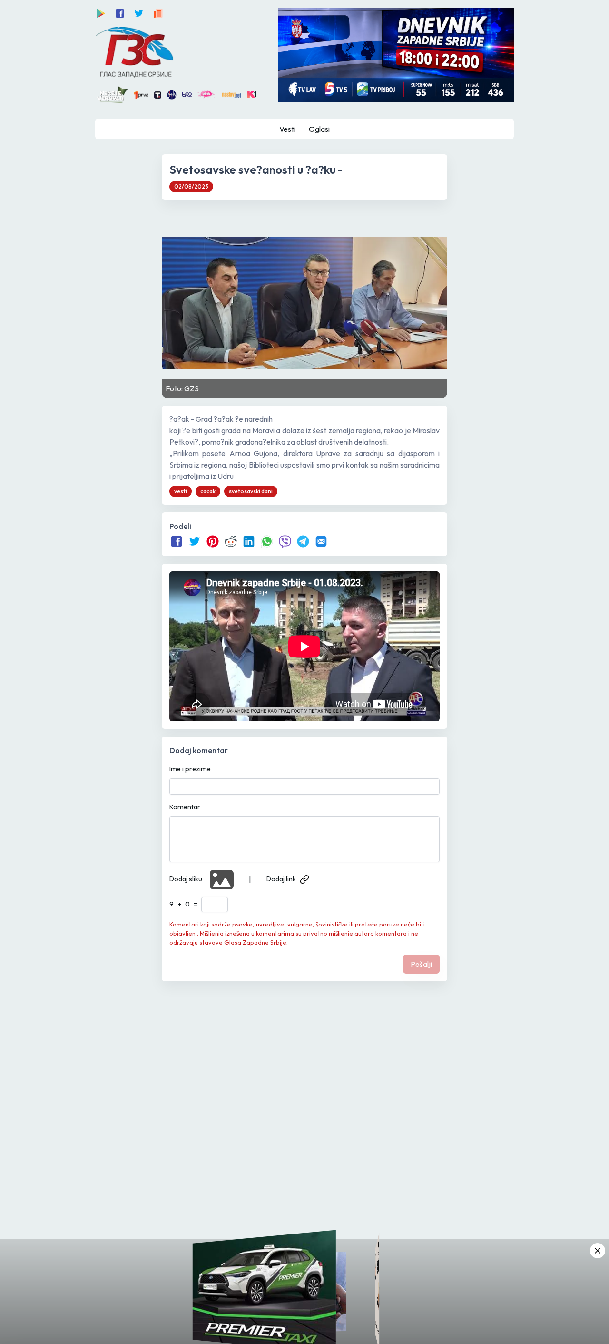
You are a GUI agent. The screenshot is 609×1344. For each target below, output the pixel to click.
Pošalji (421, 964)
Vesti (287, 129)
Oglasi (319, 129)
